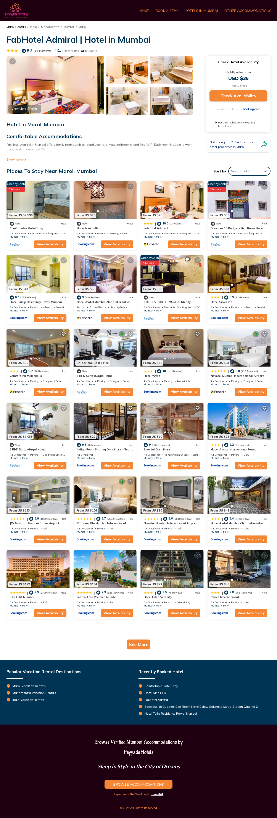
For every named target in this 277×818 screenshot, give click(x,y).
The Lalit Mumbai (22, 597)
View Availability (50, 244)
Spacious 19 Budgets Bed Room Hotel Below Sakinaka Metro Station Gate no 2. (201, 707)
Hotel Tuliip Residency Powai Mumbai (36, 302)
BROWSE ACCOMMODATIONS (138, 784)
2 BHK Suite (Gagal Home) (28, 449)
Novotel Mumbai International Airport (237, 375)
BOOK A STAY (166, 10)
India (33, 27)
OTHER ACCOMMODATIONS (247, 10)
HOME (143, 10)
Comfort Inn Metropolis (26, 375)
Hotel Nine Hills (87, 228)
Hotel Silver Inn (221, 302)
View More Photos (24, 109)
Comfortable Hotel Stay (26, 228)
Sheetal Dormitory (157, 449)
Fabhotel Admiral (156, 228)
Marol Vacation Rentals (29, 686)
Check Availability (238, 95)
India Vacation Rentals (29, 700)
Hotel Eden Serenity (158, 597)
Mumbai (69, 27)
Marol (83, 27)
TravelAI (157, 794)
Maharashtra (50, 27)
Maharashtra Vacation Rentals (34, 693)
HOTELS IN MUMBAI (201, 10)
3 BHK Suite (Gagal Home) (95, 375)
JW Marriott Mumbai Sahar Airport (34, 523)
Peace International (225, 597)
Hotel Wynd (152, 375)
